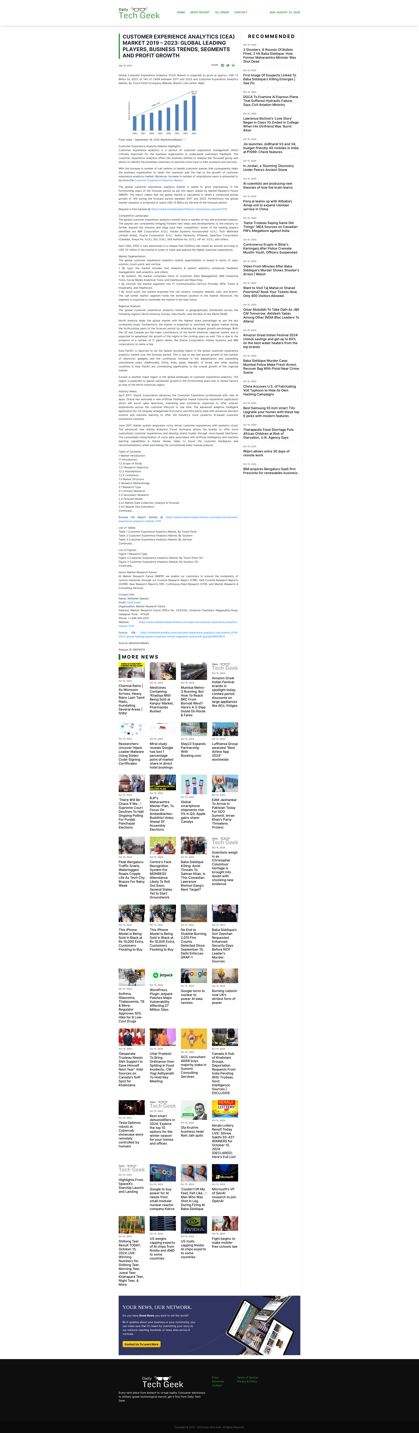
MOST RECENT (200, 12)
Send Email (134, 602)
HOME (181, 12)
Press (215, 1377)
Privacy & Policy (247, 1381)
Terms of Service (247, 1377)
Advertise (218, 1381)
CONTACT (240, 12)
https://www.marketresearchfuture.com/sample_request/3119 (189, 209)
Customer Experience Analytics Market (158, 180)
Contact (217, 1385)
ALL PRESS (222, 12)
